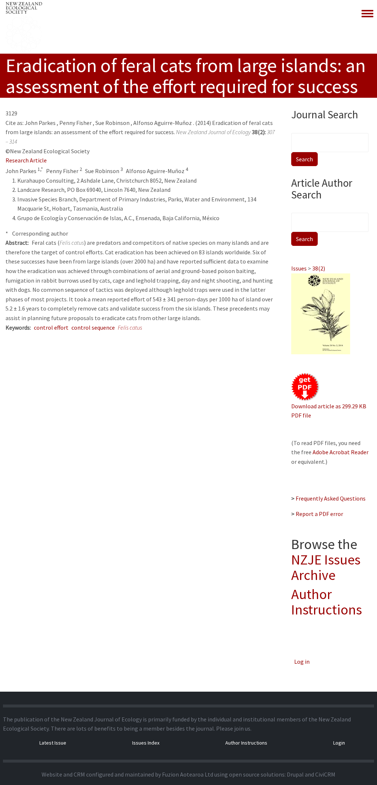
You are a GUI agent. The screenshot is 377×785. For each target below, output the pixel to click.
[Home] (24, 27)
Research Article (26, 160)
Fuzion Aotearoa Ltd (187, 774)
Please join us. (233, 728)
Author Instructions (326, 601)
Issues (299, 268)
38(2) (318, 268)
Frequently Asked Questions (331, 498)
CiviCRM (325, 774)
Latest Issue (52, 742)
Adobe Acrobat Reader (341, 452)
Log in (302, 661)
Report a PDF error (319, 513)
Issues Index (145, 742)
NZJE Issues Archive (325, 567)
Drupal (295, 774)
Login (339, 742)
